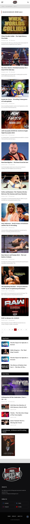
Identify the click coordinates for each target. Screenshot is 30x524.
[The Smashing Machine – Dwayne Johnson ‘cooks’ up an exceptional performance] (15, 275)
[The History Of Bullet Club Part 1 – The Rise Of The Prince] (5, 366)
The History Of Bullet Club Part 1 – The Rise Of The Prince (18, 367)
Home (3, 6)
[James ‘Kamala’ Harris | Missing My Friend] (5, 422)
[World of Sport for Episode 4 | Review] (5, 344)
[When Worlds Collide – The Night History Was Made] (15, 25)
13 (12, 329)
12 (9, 329)
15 (18, 329)
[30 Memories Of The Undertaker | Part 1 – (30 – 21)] (15, 386)
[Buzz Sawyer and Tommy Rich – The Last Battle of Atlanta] (15, 244)
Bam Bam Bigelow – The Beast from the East (14, 162)
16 (21, 329)
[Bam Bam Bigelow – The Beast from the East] (15, 151)
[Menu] (2, 2)
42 (26, 329)
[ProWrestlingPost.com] (15, 2)
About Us (20, 516)
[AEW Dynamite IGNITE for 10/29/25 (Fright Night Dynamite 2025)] (15, 120)
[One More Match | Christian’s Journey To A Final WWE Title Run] (15, 57)
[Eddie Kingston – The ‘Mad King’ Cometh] (5, 351)
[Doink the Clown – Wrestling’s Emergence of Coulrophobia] (15, 88)
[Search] (28, 2)
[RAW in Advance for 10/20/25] (15, 307)
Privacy (14, 516)
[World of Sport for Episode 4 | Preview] (5, 359)
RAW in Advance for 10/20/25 (10, 318)
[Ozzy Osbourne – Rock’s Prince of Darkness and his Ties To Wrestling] (15, 212)
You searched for (9, 6)
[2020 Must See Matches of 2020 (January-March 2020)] (5, 406)
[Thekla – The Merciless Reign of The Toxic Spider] (5, 414)
